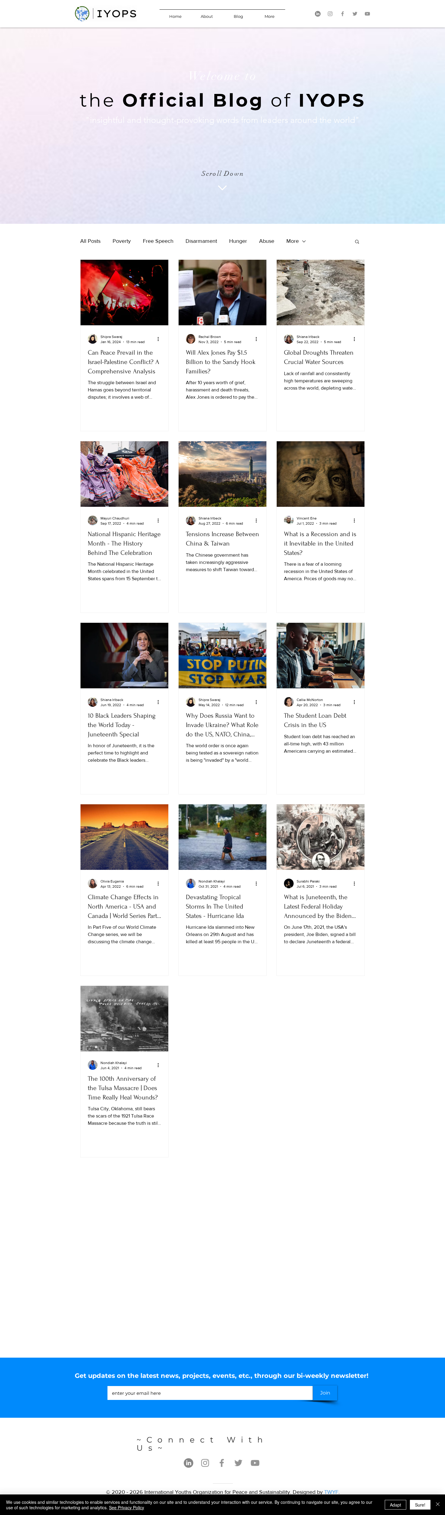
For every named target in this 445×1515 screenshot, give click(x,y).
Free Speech (158, 241)
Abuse (266, 241)
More (292, 241)
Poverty (122, 241)
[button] (357, 242)
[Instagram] (330, 14)
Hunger (238, 241)
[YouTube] (367, 14)
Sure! (420, 1505)
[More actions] (160, 339)
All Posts (90, 241)
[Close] (437, 1504)
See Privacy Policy (126, 1507)
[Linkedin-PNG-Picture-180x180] (318, 14)
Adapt (395, 1505)
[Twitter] (355, 14)
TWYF (331, 1492)
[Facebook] (342, 14)
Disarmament (201, 241)
